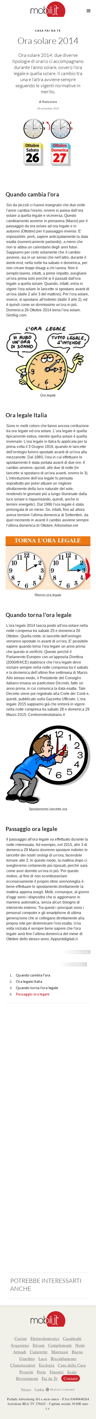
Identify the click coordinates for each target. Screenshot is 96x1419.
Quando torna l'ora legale (37, 987)
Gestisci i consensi (62, 1389)
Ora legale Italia (29, 981)
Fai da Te (50, 1378)
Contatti (71, 1378)
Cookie (39, 1389)
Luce (42, 1358)
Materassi (59, 1351)
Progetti (26, 1372)
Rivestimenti (27, 1378)
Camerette (39, 1351)
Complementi (60, 1345)
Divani (39, 1345)
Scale (72, 1372)
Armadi (19, 1351)
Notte (80, 1345)
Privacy (26, 1389)
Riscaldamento (64, 1358)
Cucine (20, 1338)
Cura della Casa (72, 1365)
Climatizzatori (22, 1365)
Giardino (27, 1358)
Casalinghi (72, 1338)
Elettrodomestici (45, 1338)
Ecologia (46, 1365)
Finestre (57, 1372)
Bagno (77, 1351)
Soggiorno (20, 1345)
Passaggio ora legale (32, 994)
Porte (41, 1372)
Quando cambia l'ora (33, 975)
